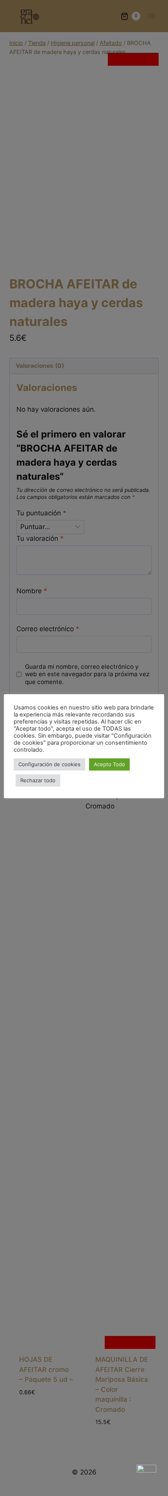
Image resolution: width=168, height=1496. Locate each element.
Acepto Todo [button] (109, 764)
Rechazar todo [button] (37, 780)
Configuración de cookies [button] (49, 764)
